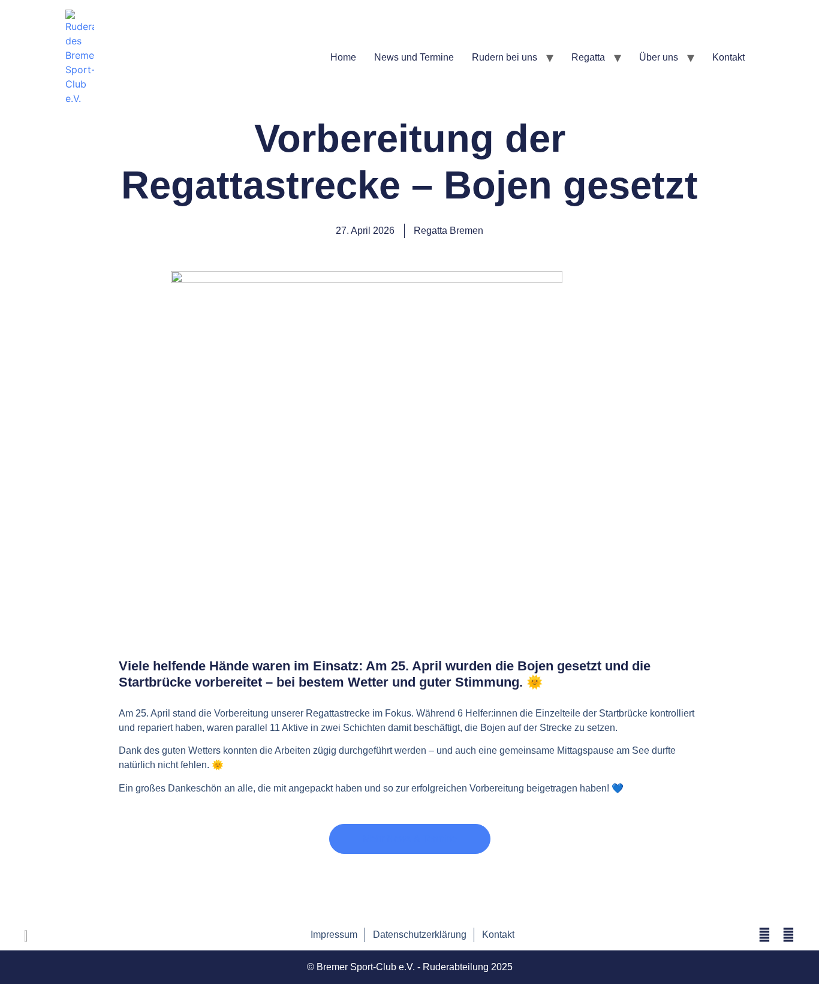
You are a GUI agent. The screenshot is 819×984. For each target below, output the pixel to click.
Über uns (658, 57)
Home (343, 57)
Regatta (588, 57)
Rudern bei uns (504, 57)
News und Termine (414, 57)
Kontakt (728, 57)
